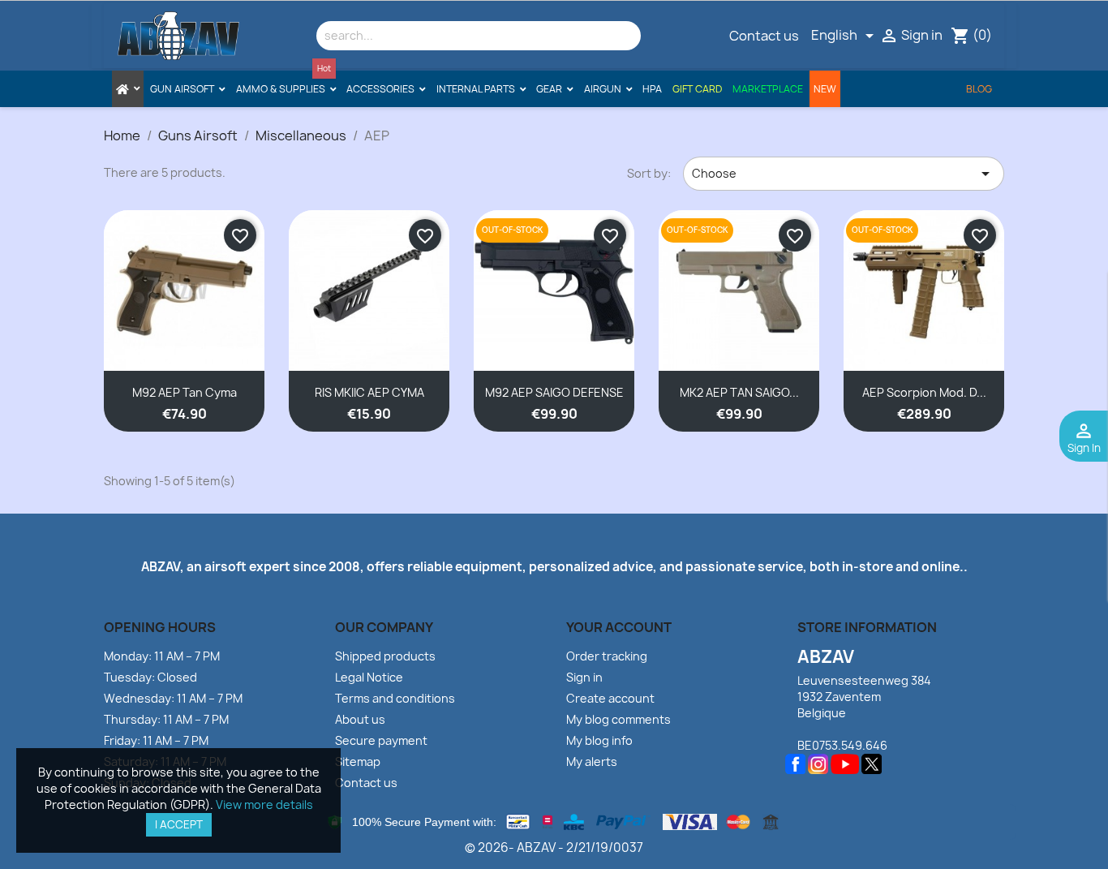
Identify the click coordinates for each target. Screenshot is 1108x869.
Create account (610, 698)
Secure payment (381, 740)
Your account (619, 627)
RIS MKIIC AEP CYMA (369, 392)
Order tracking (606, 656)
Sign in (584, 677)
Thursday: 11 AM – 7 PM (166, 719)
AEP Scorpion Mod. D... (924, 392)
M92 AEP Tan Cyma (184, 392)
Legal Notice (369, 677)
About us (360, 719)
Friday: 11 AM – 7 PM (156, 740)
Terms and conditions (395, 698)
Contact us (764, 36)
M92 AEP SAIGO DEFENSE (554, 392)
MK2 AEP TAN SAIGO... (739, 392)
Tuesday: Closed (150, 677)
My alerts (591, 761)
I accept (179, 824)
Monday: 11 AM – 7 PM (162, 656)
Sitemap (357, 761)
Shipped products (385, 656)
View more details (264, 804)
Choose (843, 173)
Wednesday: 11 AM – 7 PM (173, 698)
